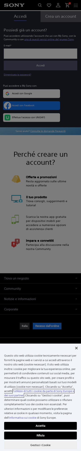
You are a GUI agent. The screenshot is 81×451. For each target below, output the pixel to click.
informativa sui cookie (22, 417)
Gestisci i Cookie (40, 445)
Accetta (40, 425)
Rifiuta (41, 435)
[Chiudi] (76, 348)
